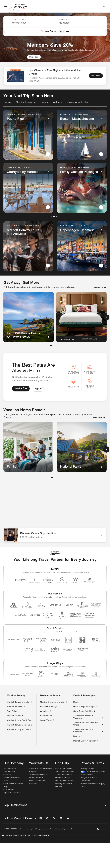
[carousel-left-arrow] (51, 216)
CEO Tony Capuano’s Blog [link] (13, 785)
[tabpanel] (55, 26)
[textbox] (29, 22)
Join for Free (20, 388)
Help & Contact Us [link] (63, 768)
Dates (64, 19)
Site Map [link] (59, 786)
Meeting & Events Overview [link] (52, 702)
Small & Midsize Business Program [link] (40, 770)
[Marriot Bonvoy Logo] (55, 553)
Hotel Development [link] (38, 780)
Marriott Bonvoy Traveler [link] (84, 741)
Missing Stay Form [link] (63, 783)
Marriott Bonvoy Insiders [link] (18, 729)
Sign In (38, 388)
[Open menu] (5, 6)
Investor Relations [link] (11, 777)
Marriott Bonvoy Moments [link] (18, 725)
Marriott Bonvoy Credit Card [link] (19, 720)
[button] (29, 21)
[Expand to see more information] (48, 154)
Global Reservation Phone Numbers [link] (63, 776)
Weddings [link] (44, 711)
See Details (96, 76)
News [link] (5, 780)
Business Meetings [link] (48, 706)
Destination (21, 19)
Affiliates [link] (33, 783)
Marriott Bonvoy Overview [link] (18, 702)
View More (98, 287)
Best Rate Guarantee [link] (64, 780)
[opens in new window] (81, 317)
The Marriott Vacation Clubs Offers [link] (86, 723)
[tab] (7, 103)
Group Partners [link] (36, 777)
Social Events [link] (46, 716)
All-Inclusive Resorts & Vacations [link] (87, 717)
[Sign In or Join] (103, 6)
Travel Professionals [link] (38, 774)
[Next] (106, 317)
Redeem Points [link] (14, 716)
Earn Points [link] (12, 711)
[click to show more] (106, 449)
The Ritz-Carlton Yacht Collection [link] (87, 730)
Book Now (33, 57)
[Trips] (98, 6)
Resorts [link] (76, 736)
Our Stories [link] (8, 789)
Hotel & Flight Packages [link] (84, 706)
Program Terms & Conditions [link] (89, 779)
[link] (7, 102)
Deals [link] (75, 702)
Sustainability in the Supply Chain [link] (93, 785)
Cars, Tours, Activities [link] (83, 711)
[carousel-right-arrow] (58, 216)
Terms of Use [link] (87, 774)
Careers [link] (7, 774)
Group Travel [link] (46, 720)
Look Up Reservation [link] (64, 771)
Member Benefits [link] (14, 706)
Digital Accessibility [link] (11, 792)
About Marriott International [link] (9, 770)
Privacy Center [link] (87, 768)
